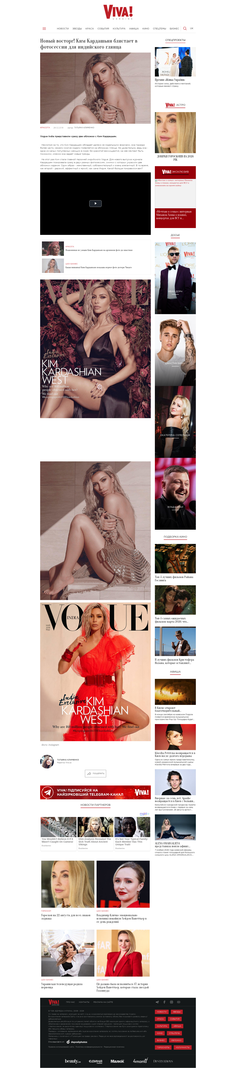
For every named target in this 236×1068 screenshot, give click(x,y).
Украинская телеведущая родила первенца (61, 985)
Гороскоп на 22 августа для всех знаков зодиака (65, 916)
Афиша (175, 672)
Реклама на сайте (103, 1002)
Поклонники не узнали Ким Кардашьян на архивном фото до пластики (99, 250)
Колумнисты (182, 1047)
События (174, 1019)
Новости (161, 1012)
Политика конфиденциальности (89, 1047)
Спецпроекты (175, 40)
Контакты (84, 1002)
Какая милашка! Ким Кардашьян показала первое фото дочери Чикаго (99, 267)
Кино (160, 1033)
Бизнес (161, 1040)
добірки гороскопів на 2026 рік (175, 158)
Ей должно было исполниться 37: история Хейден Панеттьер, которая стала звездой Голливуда (123, 987)
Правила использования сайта (61, 1047)
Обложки (176, 1040)
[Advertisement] (95, 440)
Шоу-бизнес (72, 264)
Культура (162, 1026)
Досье (175, 235)
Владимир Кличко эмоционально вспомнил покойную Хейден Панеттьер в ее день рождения (122, 918)
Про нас (70, 1002)
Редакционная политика (114, 1047)
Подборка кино (175, 537)
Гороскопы (163, 1047)
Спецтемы (174, 1033)
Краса (160, 1019)
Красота (45, 128)
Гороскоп (46, 911)
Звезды (177, 1012)
